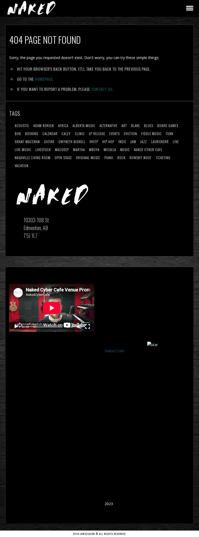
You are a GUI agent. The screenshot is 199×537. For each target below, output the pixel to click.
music (125, 149)
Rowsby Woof (141, 157)
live (176, 141)
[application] (51, 308)
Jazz (143, 141)
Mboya (94, 149)
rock (121, 157)
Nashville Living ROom (33, 157)
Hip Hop (108, 141)
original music (88, 157)
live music (23, 149)
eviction (130, 133)
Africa (63, 125)
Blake (135, 125)
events (114, 133)
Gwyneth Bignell (72, 141)
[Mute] (79, 326)
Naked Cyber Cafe (148, 149)
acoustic (22, 125)
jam (133, 141)
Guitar (49, 141)
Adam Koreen (43, 125)
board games (167, 125)
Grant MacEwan (27, 141)
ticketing (163, 157)
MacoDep (62, 149)
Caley (66, 133)
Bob (18, 133)
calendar (50, 133)
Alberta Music (84, 125)
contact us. (102, 89)
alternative (108, 125)
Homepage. (44, 79)
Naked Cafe (114, 350)
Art (124, 125)
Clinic (80, 133)
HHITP (94, 141)
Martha (79, 149)
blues (148, 125)
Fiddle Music (151, 133)
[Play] (16, 326)
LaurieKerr (160, 141)
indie (122, 141)
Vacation (22, 165)
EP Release (97, 133)
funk (169, 133)
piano (108, 157)
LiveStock (43, 149)
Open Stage (63, 157)
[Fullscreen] (87, 326)
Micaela (110, 149)
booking (31, 133)
